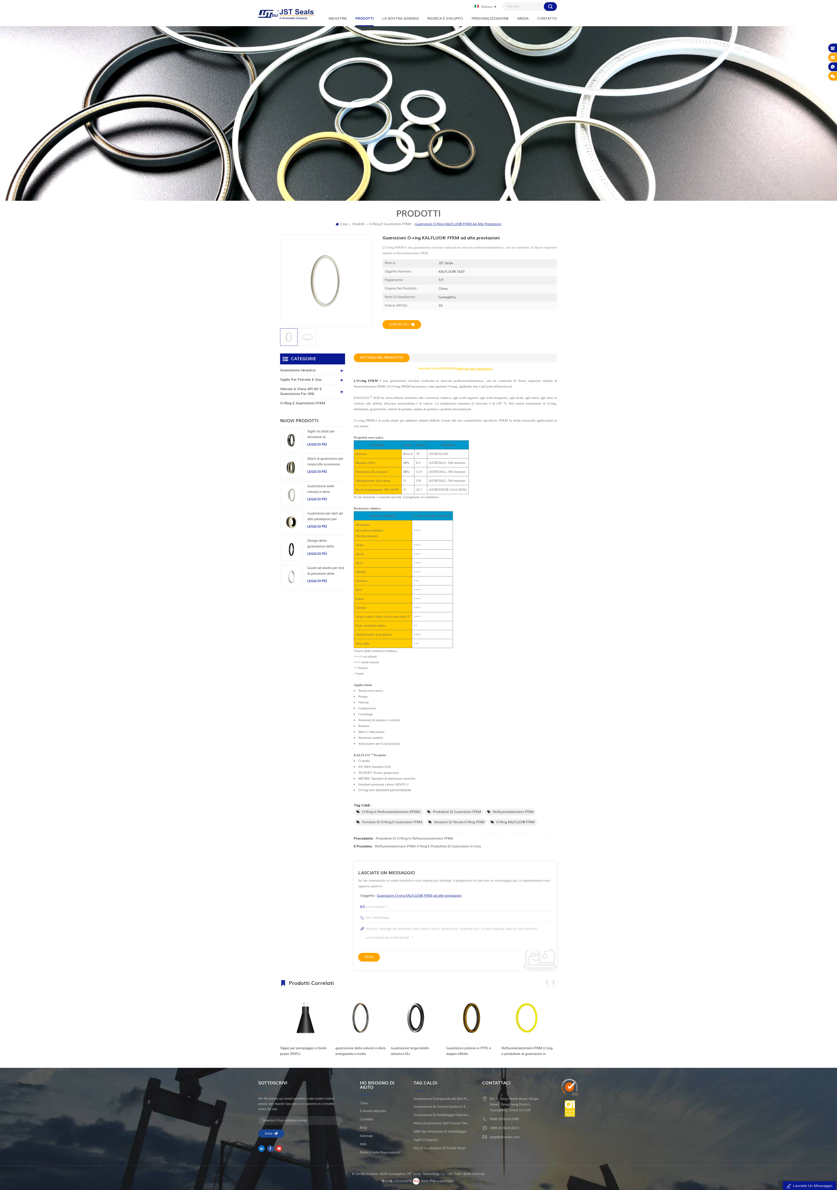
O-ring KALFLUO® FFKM (515, 822)
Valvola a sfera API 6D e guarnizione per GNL (301, 391)
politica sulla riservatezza (380, 1153)
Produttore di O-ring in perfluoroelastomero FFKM (414, 839)
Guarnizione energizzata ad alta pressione (441, 1099)
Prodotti (358, 224)
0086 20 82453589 (504, 1119)
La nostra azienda (400, 18)
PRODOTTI (365, 18)
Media (523, 18)
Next (553, 982)
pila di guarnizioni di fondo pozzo (439, 1148)
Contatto (547, 18)
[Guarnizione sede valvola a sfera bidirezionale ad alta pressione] (291, 495)
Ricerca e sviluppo (445, 18)
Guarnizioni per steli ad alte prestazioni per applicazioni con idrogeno (325, 516)
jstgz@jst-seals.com (505, 1137)
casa (363, 1103)
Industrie (338, 18)
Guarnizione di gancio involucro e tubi (441, 1107)
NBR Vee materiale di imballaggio (439, 1132)
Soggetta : (411, 896)
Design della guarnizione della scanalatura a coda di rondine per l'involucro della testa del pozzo (324, 544)
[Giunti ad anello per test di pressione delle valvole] (291, 577)
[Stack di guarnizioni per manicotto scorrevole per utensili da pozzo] (291, 467)
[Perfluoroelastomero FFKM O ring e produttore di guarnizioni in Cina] (416, 1017)
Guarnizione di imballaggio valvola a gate (441, 1115)
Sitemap (366, 1136)
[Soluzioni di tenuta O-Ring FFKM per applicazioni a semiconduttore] (527, 1017)
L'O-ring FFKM (366, 380)
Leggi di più (317, 444)
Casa (343, 224)
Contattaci (399, 324)
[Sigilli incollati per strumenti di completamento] (291, 440)
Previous (547, 982)
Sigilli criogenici (425, 1140)
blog (363, 1128)
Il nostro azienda (373, 1111)
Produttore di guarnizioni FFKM (457, 812)
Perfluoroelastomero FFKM (513, 812)
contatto (366, 1119)
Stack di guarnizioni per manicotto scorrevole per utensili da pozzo (325, 462)
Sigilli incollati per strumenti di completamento (321, 434)
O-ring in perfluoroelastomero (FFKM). (391, 812)
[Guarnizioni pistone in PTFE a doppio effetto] (360, 1017)
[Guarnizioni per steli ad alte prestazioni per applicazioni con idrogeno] (291, 522)
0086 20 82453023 (504, 1128)
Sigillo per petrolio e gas (301, 379)
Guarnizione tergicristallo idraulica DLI (299, 1051)
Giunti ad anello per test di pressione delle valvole (325, 571)
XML (363, 1144)
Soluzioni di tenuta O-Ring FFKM (459, 822)
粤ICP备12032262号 (396, 1181)
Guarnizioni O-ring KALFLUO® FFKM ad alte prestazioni (419, 896)
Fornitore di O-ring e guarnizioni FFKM (392, 822)
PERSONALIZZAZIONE (490, 18)
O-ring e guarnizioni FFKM (390, 224)
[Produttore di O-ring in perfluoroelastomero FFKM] (471, 1017)
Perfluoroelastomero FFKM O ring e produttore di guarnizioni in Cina (428, 846)
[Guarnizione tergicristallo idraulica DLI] (305, 1017)
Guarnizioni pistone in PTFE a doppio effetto (357, 1051)
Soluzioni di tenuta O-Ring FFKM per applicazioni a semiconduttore (526, 1051)
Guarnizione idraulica (297, 370)
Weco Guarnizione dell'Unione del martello (441, 1123)
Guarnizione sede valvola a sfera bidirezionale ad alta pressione (323, 489)
